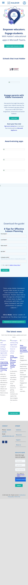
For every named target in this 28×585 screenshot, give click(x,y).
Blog (1, 371)
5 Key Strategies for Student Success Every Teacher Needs (13, 361)
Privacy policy (11, 496)
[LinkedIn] (6, 442)
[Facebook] (3, 442)
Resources (19, 435)
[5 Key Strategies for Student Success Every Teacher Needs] (14, 347)
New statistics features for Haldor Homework (24, 349)
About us (18, 445)
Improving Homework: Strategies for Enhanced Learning (4, 366)
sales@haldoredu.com (8, 436)
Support (18, 440)
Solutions (18, 430)
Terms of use (17, 496)
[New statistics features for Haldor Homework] (24, 342)
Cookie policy (22, 495)
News (21, 353)
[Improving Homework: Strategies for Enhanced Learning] (4, 350)
